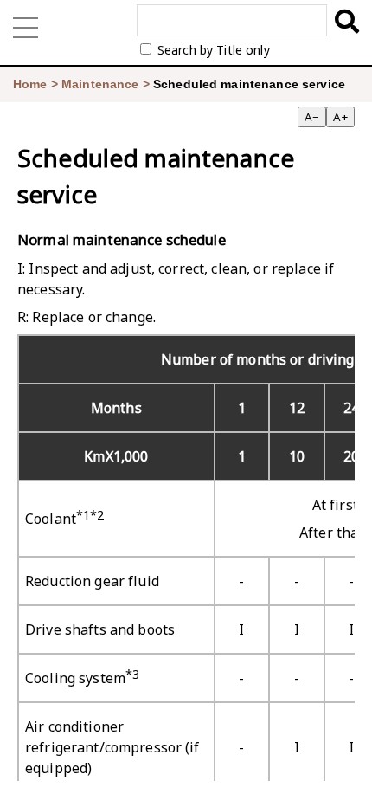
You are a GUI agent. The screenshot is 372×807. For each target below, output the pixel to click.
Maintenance (100, 84)
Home (30, 84)
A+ (340, 117)
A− (312, 117)
